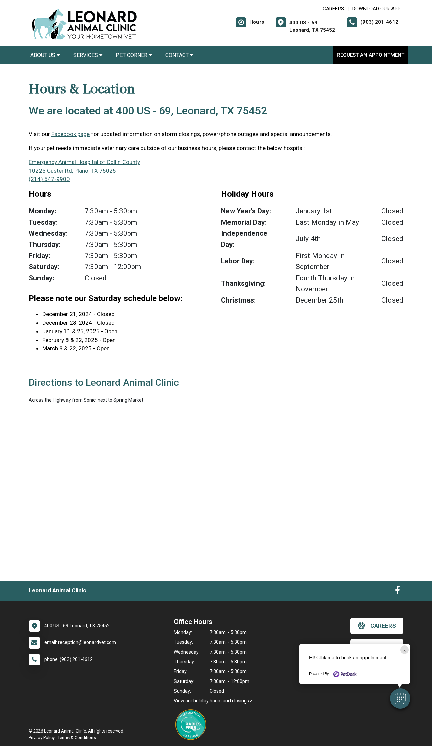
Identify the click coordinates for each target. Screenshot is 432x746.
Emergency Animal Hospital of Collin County (84, 162)
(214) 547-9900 (49, 179)
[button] (400, 698)
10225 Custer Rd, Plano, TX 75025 (72, 170)
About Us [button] (43, 55)
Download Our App (376, 9)
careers (383, 625)
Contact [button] (177, 55)
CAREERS (333, 9)
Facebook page (70, 134)
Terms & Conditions (77, 737)
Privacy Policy (42, 737)
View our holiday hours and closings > (213, 701)
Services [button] (86, 55)
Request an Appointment (370, 55)
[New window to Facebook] (397, 592)
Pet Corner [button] (132, 55)
